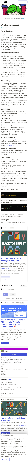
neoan (5, 17)
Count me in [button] (5, 459)
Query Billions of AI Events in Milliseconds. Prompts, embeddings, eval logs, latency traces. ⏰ (13, 323)
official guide (10, 145)
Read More (4, 280)
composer (7, 27)
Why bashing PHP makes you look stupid (11, 388)
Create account (22, 1)
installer (17, 140)
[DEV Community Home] (5, 2)
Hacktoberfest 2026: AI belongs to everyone (11, 259)
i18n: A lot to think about (8, 383)
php (2, 27)
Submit (5, 294)
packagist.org (13, 224)
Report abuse (19, 298)
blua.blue (23, 18)
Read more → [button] (5, 433)
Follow (14, 354)
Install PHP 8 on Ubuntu (7, 394)
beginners (14, 27)
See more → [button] (5, 343)
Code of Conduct (10, 298)
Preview (12, 294)
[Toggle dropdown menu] (26, 228)
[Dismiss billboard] (26, 435)
